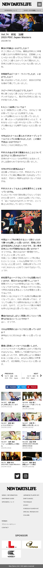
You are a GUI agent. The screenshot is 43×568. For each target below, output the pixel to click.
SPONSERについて (10, 10)
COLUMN (26, 515)
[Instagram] (25, 476)
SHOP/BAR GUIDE (8, 498)
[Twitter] (17, 476)
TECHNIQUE (27, 502)
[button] (39, 4)
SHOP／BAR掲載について (32, 10)
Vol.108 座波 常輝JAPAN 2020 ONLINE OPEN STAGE (30, 444)
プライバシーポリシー (9, 524)
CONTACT (5, 527)
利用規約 (4, 521)
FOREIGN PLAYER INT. (31, 508)
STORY (25, 505)
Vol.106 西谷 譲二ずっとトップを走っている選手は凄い (31, 404)
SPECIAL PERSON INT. (31, 512)
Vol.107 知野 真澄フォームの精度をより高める (10, 444)
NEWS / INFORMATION (9, 495)
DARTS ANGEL (28, 498)
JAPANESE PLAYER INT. (31, 495)
